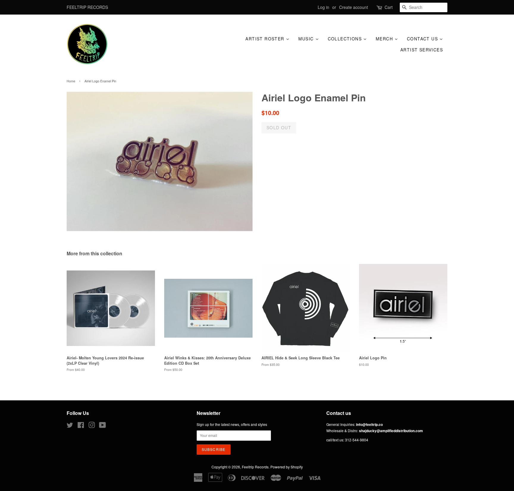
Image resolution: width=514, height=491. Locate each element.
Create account (353, 7)
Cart (389, 7)
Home (71, 81)
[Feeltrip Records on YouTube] (102, 426)
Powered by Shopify (286, 466)
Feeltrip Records (255, 466)
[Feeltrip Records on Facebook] (80, 426)
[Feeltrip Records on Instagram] (91, 426)
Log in (323, 7)
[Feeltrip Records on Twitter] (70, 426)
